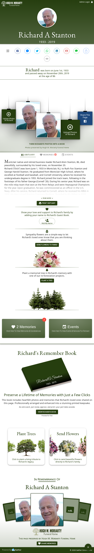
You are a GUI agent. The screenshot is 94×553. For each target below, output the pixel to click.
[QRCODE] (8, 51)
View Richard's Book (47, 412)
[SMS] (76, 51)
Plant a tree (47, 280)
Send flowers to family (46, 245)
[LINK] (47, 59)
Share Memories (48, 543)
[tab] (28, 154)
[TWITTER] (37, 51)
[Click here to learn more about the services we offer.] (47, 532)
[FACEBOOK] (18, 51)
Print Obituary (48, 203)
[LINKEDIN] (57, 51)
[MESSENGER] (27, 51)
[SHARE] (86, 51)
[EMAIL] (67, 51)
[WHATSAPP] (47, 51)
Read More (47, 198)
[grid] (47, 120)
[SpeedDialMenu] (88, 547)
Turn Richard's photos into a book (47, 144)
